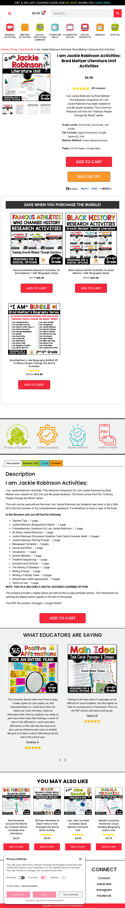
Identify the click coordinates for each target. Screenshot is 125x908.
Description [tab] (13, 463)
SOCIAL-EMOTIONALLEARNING (40, 37)
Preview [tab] (56, 463)
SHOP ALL (115, 34)
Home (5, 49)
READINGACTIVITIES (10, 36)
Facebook (104, 896)
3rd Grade (97, 125)
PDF (82, 136)
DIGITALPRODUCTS (85, 36)
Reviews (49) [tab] (31, 463)
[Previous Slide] (60, 759)
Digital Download (87, 132)
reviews (98, 88)
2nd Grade (26, 49)
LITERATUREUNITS (55, 36)
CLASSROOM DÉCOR (70, 36)
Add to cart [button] (37, 288)
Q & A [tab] (45, 463)
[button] (9, 13)
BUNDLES (100, 34)
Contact (104, 878)
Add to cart (89, 161)
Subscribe (104, 884)
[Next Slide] (65, 759)
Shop (14, 49)
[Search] (118, 13)
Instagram (104, 890)
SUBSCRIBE (102, 3)
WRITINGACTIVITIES (25, 36)
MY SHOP (71, 3)
